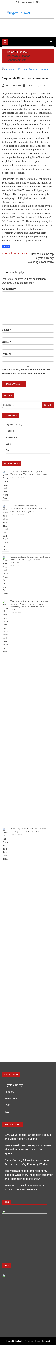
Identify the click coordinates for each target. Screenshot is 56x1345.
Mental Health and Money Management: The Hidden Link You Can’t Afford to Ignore (28, 509)
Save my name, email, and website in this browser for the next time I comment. (26, 371)
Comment (9, 288)
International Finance (14, 253)
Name (6, 329)
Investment (11, 437)
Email (6, 341)
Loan (8, 443)
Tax (7, 450)
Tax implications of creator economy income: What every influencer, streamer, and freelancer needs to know (28, 1174)
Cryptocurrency (14, 424)
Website (6, 353)
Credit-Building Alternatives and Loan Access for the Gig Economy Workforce (30, 560)
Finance (6, 247)
